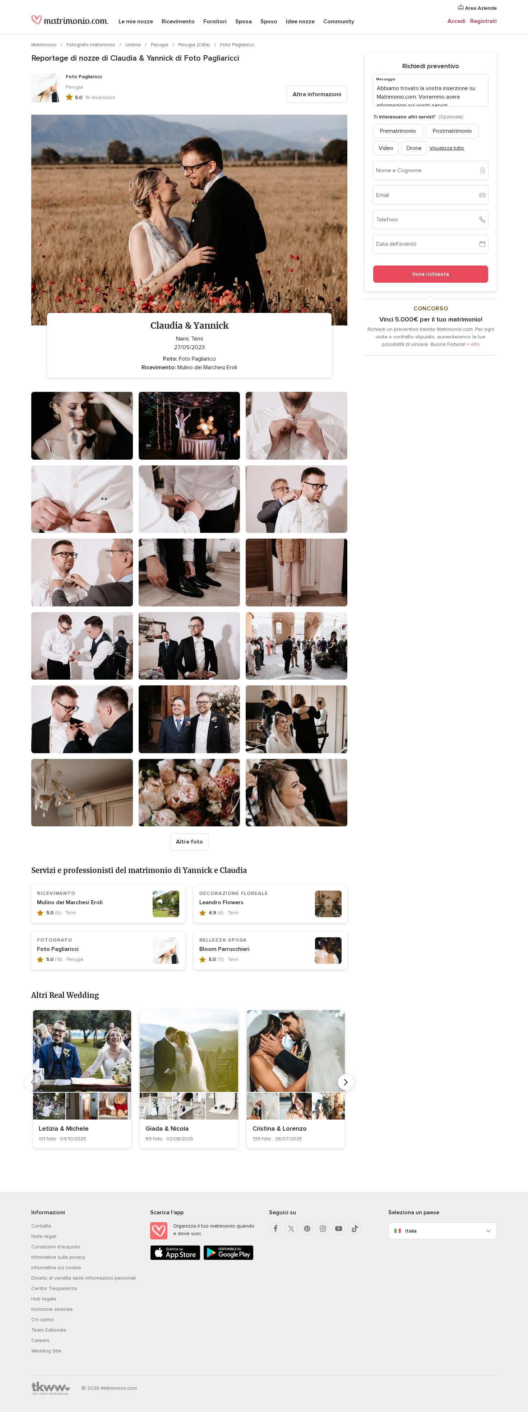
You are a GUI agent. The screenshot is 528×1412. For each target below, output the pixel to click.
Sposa (243, 21)
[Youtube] (338, 1228)
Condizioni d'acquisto (55, 1247)
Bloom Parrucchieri (224, 949)
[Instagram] (322, 1228)
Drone (414, 147)
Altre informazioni (317, 94)
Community (338, 21)
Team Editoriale (48, 1330)
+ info (473, 344)
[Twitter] (291, 1228)
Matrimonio (44, 45)
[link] (82, 1079)
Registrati (483, 21)
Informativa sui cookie (56, 1268)
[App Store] (175, 1259)
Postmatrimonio (452, 130)
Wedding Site (46, 1351)
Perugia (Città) (195, 45)
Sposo (268, 21)
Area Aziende (480, 8)
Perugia (160, 45)
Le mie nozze (136, 21)
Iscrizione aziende (52, 1309)
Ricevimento (178, 21)
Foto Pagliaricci (237, 45)
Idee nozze (300, 21)
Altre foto (189, 841)
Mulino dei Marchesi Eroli (70, 902)
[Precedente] (33, 1082)
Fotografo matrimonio (91, 45)
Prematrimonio (398, 130)
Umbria (133, 45)
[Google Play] (228, 1259)
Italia (411, 1231)
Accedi (457, 21)
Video (386, 147)
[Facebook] (275, 1228)
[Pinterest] (307, 1228)
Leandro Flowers (221, 902)
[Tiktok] (354, 1228)
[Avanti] (346, 1082)
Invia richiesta (430, 274)
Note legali (43, 1236)
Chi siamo (42, 1320)
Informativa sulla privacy (58, 1257)
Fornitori (215, 21)
